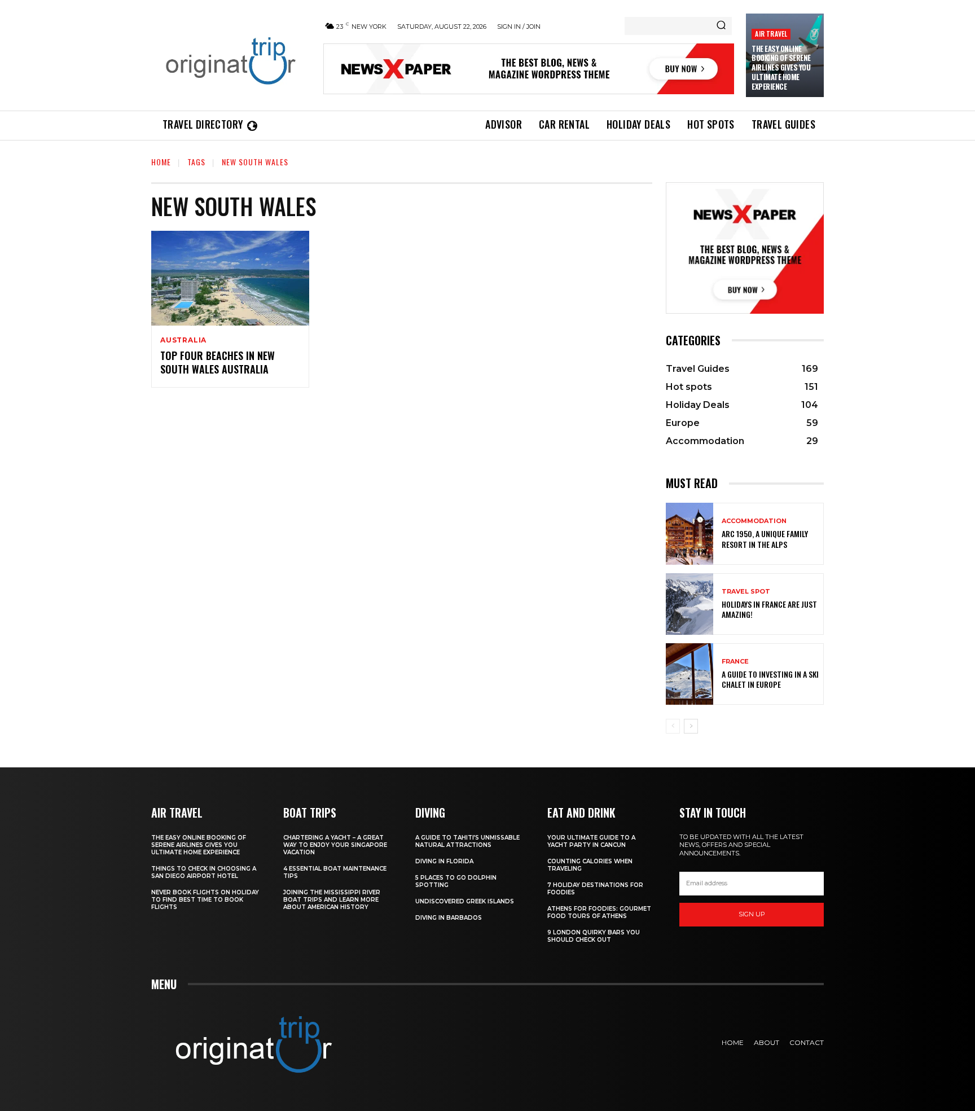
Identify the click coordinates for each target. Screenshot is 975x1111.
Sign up (752, 914)
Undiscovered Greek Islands (464, 901)
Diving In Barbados (448, 917)
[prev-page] (673, 726)
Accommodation (754, 521)
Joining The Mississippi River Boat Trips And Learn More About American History (331, 900)
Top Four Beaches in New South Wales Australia (217, 362)
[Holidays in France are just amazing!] (689, 604)
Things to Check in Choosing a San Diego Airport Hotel (203, 872)
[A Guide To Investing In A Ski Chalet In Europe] (689, 674)
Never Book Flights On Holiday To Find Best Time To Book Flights (205, 900)
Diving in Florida (444, 861)
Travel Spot (746, 592)
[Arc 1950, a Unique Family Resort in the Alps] (689, 533)
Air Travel (771, 33)
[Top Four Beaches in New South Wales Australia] (230, 278)
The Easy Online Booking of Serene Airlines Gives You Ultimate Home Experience (781, 68)
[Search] (721, 26)
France (735, 661)
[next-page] (691, 726)
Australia (183, 340)
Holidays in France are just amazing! (769, 609)
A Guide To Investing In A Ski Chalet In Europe (770, 679)
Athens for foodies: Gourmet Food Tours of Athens (599, 912)
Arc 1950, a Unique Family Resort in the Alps (765, 539)
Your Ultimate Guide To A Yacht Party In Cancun (591, 841)
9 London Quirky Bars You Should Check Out (593, 936)
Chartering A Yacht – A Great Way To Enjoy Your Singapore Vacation (335, 845)
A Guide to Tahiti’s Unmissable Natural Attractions (467, 841)
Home (161, 162)
